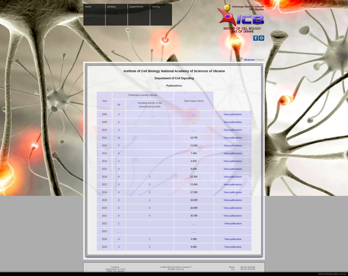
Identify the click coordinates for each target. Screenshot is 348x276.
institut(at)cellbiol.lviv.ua (332, 274)
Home (88, 6)
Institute (111, 6)
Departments (136, 6)
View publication (232, 223)
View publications (233, 114)
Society (156, 6)
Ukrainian (249, 59)
